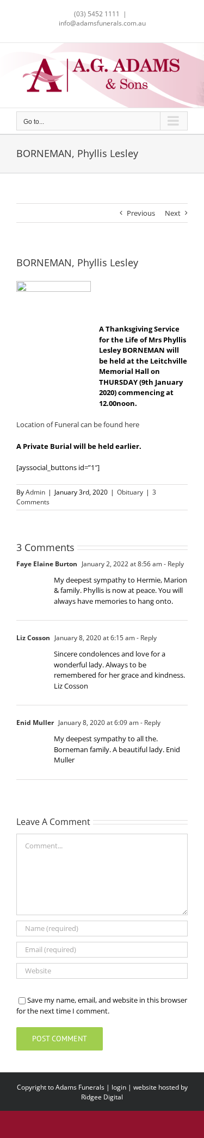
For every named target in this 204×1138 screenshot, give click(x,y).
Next (173, 213)
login (119, 1087)
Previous (141, 213)
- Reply (173, 563)
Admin (35, 492)
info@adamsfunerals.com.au (102, 23)
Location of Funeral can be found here (77, 424)
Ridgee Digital (102, 1097)
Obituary (130, 492)
